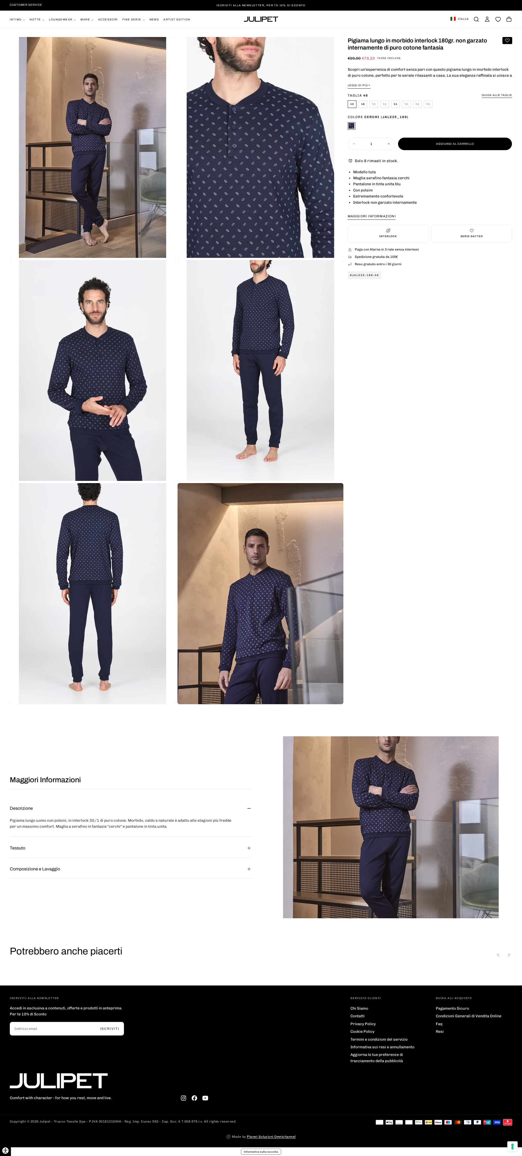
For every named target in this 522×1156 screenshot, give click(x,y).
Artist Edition (176, 19)
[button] (459, 19)
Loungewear (60, 19)
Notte (35, 19)
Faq (439, 1024)
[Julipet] (59, 1081)
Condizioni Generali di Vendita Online (468, 1016)
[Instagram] (183, 1098)
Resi (440, 1031)
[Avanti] (509, 955)
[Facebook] (194, 1098)
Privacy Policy (363, 1024)
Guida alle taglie (497, 95)
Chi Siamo (359, 1008)
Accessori (108, 19)
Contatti (357, 1016)
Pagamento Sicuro (452, 1008)
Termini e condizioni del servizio (379, 1039)
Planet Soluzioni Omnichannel (271, 1137)
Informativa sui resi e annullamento (382, 1047)
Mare (85, 19)
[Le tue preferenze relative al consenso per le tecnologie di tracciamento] (512, 1146)
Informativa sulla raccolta (261, 1151)
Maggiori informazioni (372, 216)
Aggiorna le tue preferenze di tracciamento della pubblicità (376, 1057)
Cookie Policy (362, 1031)
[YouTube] (205, 1098)
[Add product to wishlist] (507, 40)
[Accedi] (487, 19)
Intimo (15, 19)
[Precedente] (498, 955)
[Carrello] (509, 19)
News (154, 19)
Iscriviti (109, 1029)
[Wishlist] (498, 19)
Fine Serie (131, 19)
